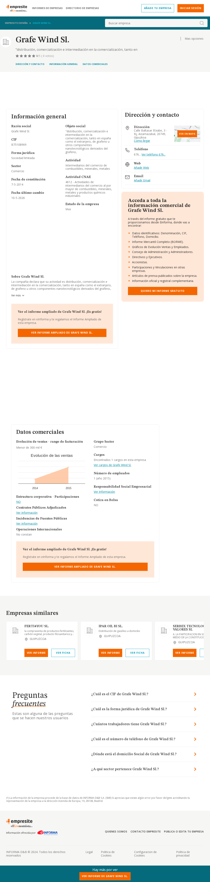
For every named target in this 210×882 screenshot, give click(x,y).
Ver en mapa (187, 133)
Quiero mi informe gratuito (163, 291)
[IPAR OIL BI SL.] (89, 630)
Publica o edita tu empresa (184, 831)
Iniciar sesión (190, 8)
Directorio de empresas (82, 8)
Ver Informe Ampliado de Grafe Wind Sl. (62, 332)
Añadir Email (142, 180)
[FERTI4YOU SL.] (15, 630)
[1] (18, 56)
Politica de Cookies (108, 853)
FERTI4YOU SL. (36, 626)
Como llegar (142, 141)
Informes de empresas (47, 8)
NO (18, 502)
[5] (34, 56)
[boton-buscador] (201, 23)
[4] (30, 56)
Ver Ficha (63, 653)
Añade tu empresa (157, 8)
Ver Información (27, 513)
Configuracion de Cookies (145, 853)
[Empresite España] (18, 8)
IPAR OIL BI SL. (111, 626)
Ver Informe (36, 653)
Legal (89, 852)
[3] (26, 56)
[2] (22, 56)
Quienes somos (116, 831)
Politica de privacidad (183, 853)
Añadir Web (141, 168)
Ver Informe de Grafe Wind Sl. (105, 876)
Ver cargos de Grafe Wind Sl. (112, 465)
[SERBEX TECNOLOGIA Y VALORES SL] (164, 630)
